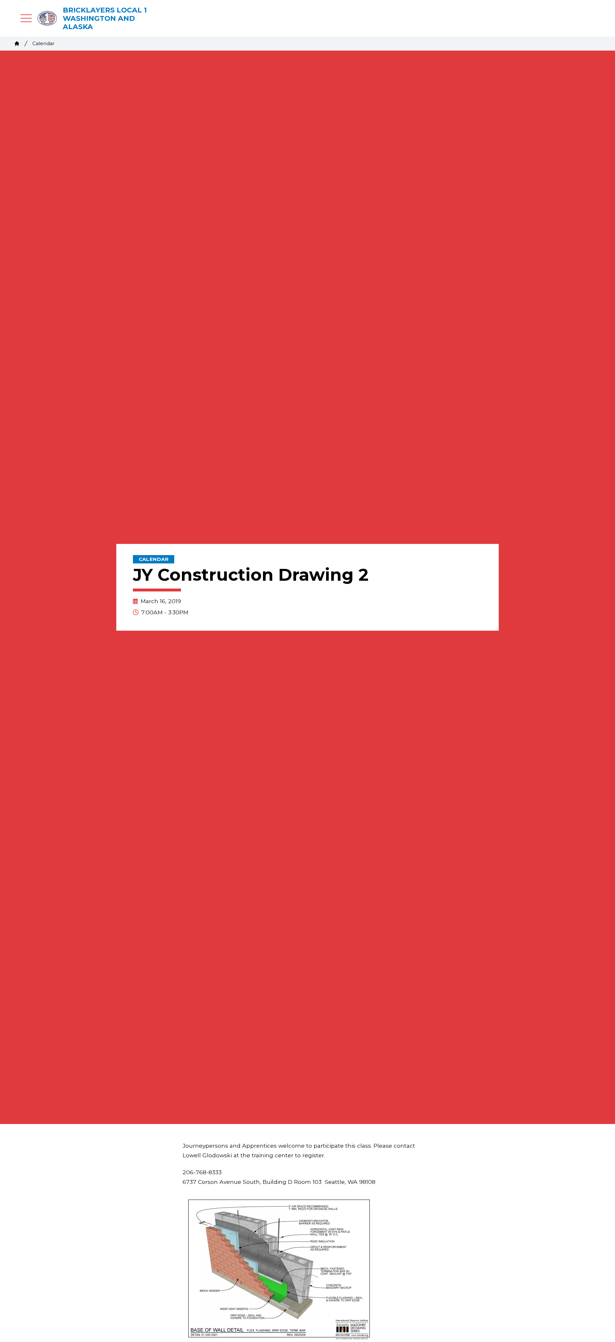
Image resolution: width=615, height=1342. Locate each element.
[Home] (17, 43)
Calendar (43, 43)
